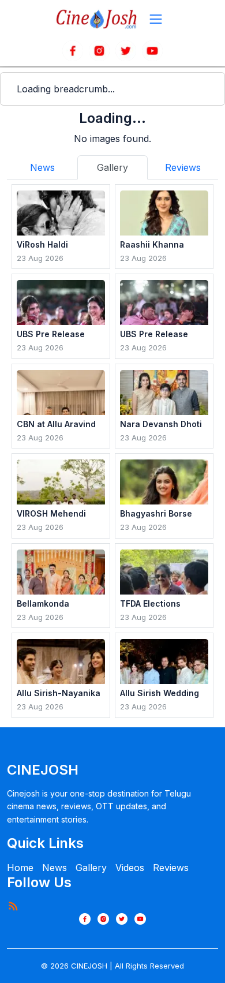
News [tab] (42, 167)
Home (20, 867)
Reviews (171, 867)
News (54, 867)
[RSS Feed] (12, 905)
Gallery (91, 867)
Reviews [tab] (183, 167)
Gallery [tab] (112, 167)
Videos (129, 867)
